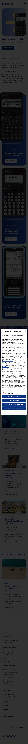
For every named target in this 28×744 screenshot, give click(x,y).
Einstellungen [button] (5, 366)
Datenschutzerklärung (7, 360)
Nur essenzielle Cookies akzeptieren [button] (14, 404)
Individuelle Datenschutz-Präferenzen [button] (14, 408)
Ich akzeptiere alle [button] (14, 400)
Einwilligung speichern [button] (14, 396)
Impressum (23, 412)
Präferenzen (4, 412)
